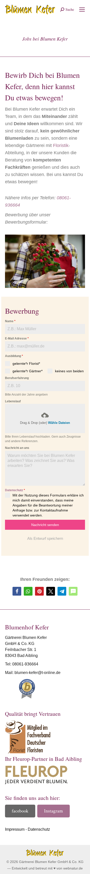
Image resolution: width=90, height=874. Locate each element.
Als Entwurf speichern (45, 538)
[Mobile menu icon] (82, 10)
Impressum (14, 829)
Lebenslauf (13, 401)
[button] (16, 591)
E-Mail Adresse (17, 338)
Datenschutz (14, 490)
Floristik (60, 145)
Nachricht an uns (17, 448)
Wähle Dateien (59, 423)
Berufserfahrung (17, 378)
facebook (20, 811)
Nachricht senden (45, 525)
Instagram (53, 811)
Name (10, 321)
